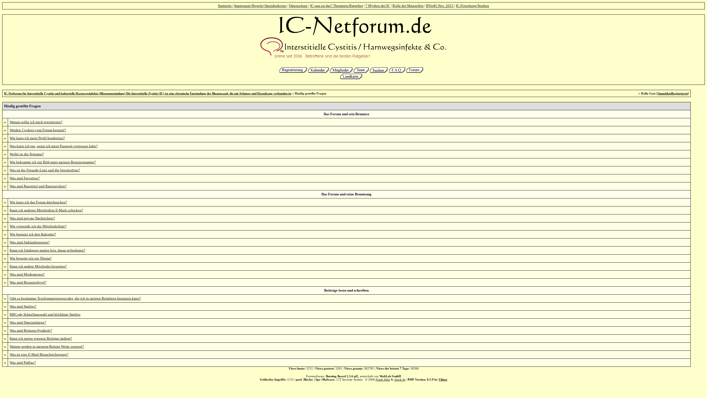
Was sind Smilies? (23, 306)
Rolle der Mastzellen (408, 6)
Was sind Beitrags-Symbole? (31, 330)
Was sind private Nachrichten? (32, 218)
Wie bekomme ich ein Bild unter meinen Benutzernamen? (53, 162)
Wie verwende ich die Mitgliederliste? (38, 226)
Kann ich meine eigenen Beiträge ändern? (41, 338)
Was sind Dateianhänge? (28, 322)
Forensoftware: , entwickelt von (353, 376)
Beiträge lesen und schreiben (346, 290)
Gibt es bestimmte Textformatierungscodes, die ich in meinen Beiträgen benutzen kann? (75, 298)
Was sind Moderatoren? (27, 274)
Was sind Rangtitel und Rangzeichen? (38, 186)
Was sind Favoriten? (25, 178)
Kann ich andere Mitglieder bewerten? (38, 266)
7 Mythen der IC (377, 6)
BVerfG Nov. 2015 (439, 6)
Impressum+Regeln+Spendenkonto (260, 6)
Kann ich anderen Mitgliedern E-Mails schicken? (46, 210)
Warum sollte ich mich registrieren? (36, 122)
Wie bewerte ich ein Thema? (31, 258)
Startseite (225, 6)
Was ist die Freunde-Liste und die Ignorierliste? (45, 170)
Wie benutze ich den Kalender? (33, 234)
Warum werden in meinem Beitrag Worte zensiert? (47, 346)
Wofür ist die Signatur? (27, 154)
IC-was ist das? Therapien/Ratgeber (336, 6)
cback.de (399, 379)
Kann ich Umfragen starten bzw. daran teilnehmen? (47, 250)
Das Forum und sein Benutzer (347, 114)
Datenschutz (298, 6)
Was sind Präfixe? (23, 362)
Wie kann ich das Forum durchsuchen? (38, 202)
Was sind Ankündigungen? (30, 242)
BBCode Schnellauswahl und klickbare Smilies (45, 314)
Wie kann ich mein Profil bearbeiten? (37, 138)
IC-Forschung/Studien (472, 6)
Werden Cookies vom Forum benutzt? (38, 130)
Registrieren (679, 93)
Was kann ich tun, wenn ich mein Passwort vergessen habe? (54, 146)
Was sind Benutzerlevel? (28, 282)
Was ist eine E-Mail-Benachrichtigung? (39, 354)
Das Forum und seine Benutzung (346, 194)
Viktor (443, 379)
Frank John (383, 379)
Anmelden (664, 93)
